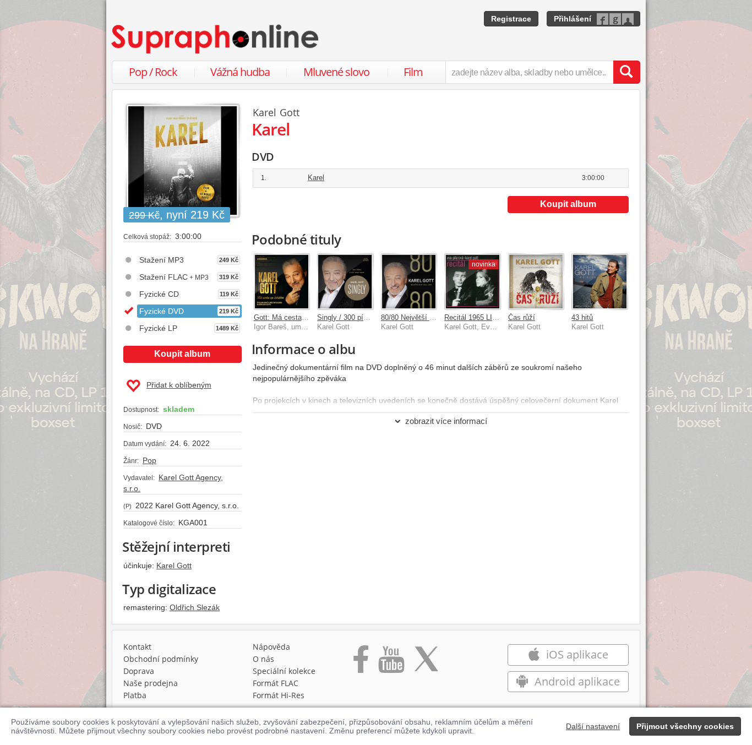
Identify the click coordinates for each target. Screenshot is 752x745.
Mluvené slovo (336, 71)
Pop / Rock (153, 71)
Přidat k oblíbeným (178, 384)
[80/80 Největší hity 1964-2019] (409, 281)
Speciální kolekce (284, 671)
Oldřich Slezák (195, 607)
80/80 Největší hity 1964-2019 (428, 317)
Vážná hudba (240, 71)
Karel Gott (174, 565)
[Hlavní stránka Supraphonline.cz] (215, 39)
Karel (316, 177)
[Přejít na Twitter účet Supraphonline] (426, 663)
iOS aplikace (575, 654)
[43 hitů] (599, 281)
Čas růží (521, 317)
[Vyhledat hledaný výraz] (626, 72)
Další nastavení (593, 726)
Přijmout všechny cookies (685, 726)
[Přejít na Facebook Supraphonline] (360, 663)
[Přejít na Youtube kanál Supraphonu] (391, 663)
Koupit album (182, 353)
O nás (263, 659)
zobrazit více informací (446, 421)
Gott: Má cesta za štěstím (296, 317)
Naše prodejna (150, 683)
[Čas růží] (536, 281)
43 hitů (582, 317)
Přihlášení (572, 18)
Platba (134, 695)
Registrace (511, 18)
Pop (149, 460)
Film (413, 71)
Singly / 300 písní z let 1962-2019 (370, 317)
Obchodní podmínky (160, 659)
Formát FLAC (275, 683)
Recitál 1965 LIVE (473, 317)
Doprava (138, 671)
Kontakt (137, 646)
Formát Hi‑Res (278, 695)
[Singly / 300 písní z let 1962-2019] (345, 281)
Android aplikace (576, 681)
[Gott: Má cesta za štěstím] (282, 281)
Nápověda (271, 646)
